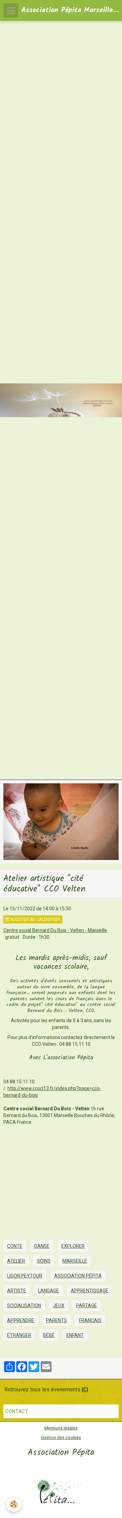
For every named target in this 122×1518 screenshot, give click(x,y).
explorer (73, 1246)
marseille (74, 1261)
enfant (75, 1335)
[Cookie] (13, 1504)
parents (56, 1320)
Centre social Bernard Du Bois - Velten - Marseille (55, 930)
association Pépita (78, 1276)
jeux (58, 1305)
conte (14, 1246)
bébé (49, 1335)
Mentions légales (61, 1428)
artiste (16, 1290)
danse (41, 1246)
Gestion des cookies (61, 1437)
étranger (19, 1335)
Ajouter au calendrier (34, 919)
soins (43, 1261)
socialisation (24, 1305)
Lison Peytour (24, 1276)
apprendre (20, 1320)
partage (86, 1305)
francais (90, 1320)
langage (48, 1290)
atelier (16, 1261)
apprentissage (89, 1290)
